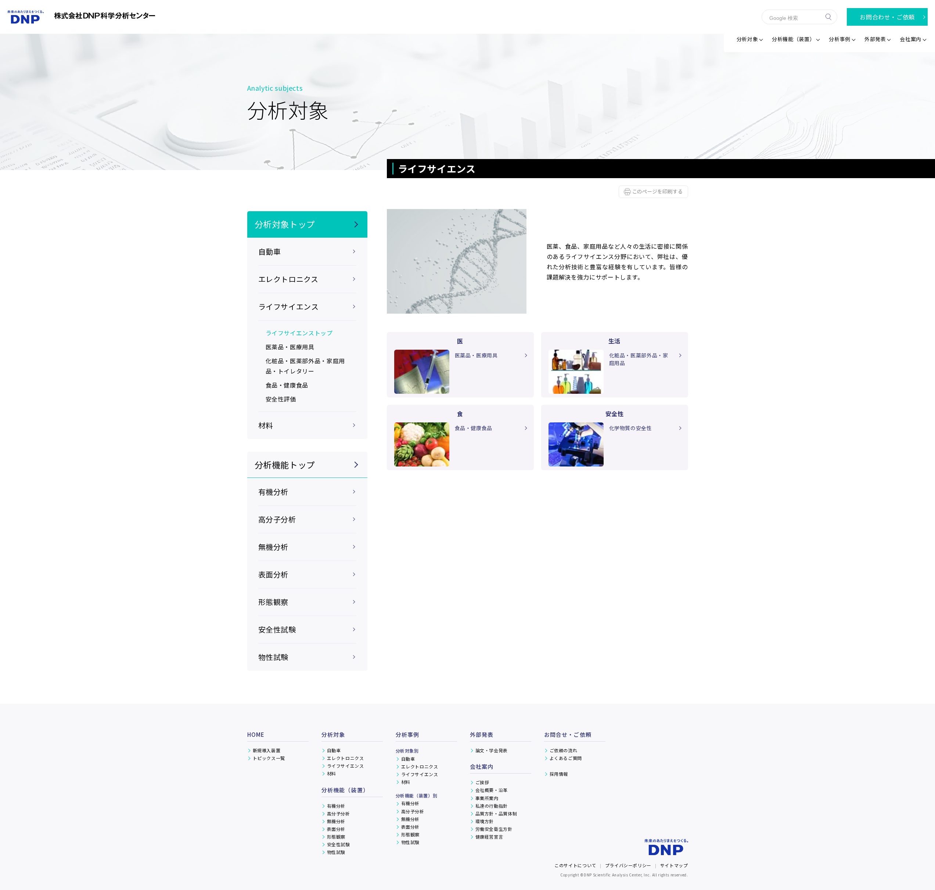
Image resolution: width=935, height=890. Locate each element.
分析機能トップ (285, 464)
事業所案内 (487, 798)
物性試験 (273, 657)
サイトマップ (674, 865)
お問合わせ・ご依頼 (887, 16)
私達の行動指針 (491, 806)
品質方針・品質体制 (496, 813)
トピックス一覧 (269, 758)
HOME (256, 734)
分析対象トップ (285, 224)
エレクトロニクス (345, 758)
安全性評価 (281, 398)
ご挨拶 (482, 782)
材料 (331, 773)
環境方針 (484, 821)
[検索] (828, 17)
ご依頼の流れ (564, 750)
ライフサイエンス (345, 766)
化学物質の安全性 (630, 428)
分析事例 (408, 734)
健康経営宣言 (489, 836)
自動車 (334, 750)
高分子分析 (277, 519)
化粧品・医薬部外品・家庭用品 (638, 359)
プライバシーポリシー (628, 865)
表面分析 (273, 574)
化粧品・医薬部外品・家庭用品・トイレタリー (305, 365)
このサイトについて (575, 865)
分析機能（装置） (345, 790)
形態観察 (273, 602)
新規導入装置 (267, 750)
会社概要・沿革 (491, 790)
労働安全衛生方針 (494, 829)
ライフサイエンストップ (299, 332)
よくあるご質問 (566, 758)
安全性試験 (277, 629)
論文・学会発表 (491, 750)
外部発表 (875, 39)
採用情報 (559, 774)
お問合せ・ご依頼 (568, 734)
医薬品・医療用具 (290, 346)
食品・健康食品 (287, 385)
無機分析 (273, 546)
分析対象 (333, 734)
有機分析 (273, 491)
